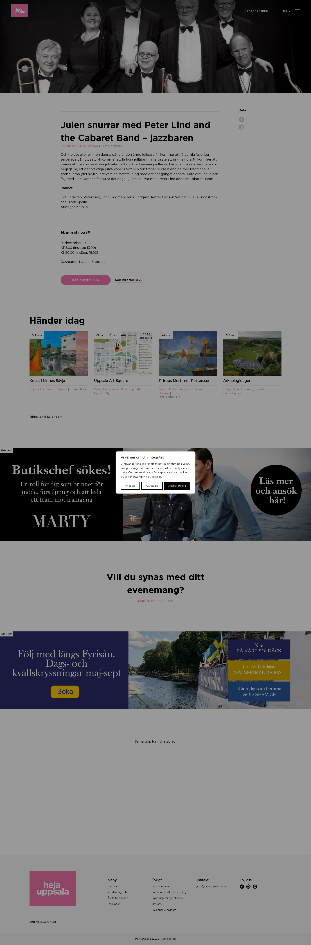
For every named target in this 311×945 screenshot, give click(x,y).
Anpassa (130, 485)
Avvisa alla (152, 485)
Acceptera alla (177, 485)
